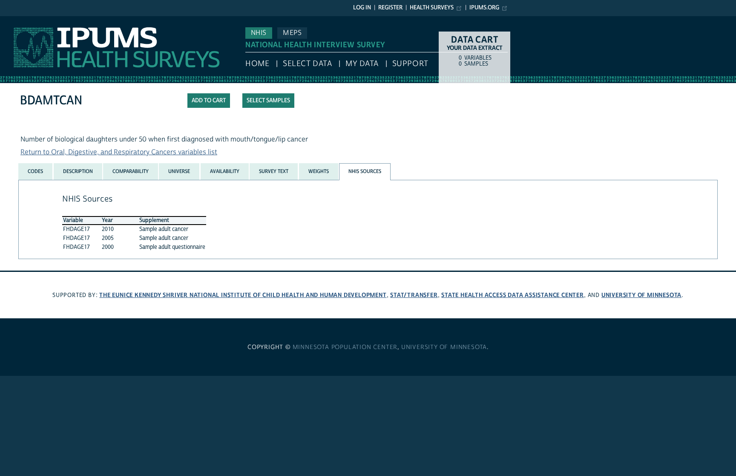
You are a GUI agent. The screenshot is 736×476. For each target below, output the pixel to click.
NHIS (259, 33)
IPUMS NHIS (18, 20)
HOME (257, 64)
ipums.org (484, 8)
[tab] (35, 171)
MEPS (292, 33)
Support (410, 64)
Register (390, 8)
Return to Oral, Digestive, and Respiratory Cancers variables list (118, 152)
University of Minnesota (641, 295)
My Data (362, 64)
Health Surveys (432, 8)
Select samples (268, 100)
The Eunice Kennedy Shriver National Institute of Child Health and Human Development (242, 295)
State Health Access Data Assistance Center (512, 295)
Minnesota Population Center (345, 347)
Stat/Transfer (413, 295)
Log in (362, 8)
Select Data (307, 64)
